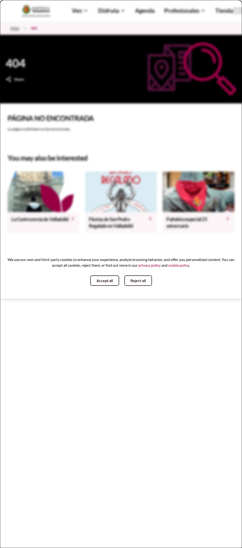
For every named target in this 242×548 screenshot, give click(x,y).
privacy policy (149, 265)
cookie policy (178, 265)
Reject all (138, 280)
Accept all (104, 280)
